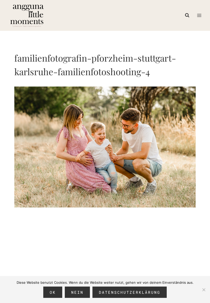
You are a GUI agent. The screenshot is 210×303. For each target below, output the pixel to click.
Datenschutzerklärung (129, 292)
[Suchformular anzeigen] (188, 15)
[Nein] (203, 289)
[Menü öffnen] (199, 15)
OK (53, 292)
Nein (77, 292)
